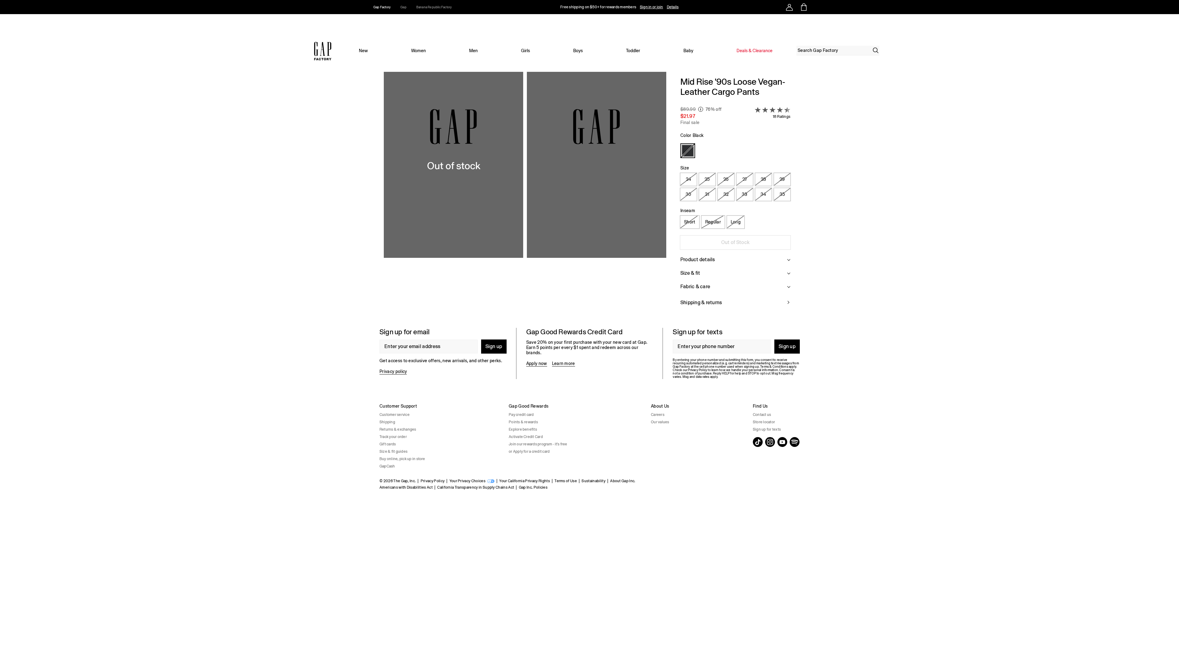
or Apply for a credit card (529, 451)
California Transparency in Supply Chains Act (475, 487)
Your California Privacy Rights (524, 481)
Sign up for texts (767, 429)
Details (673, 7)
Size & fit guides (393, 451)
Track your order (393, 437)
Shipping (387, 422)
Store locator (764, 422)
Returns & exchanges (397, 429)
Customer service (394, 415)
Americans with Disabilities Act (406, 487)
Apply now (536, 363)
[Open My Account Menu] (789, 7)
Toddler (633, 50)
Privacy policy (393, 371)
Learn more (563, 363)
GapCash (387, 466)
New (363, 50)
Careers (657, 415)
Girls (525, 50)
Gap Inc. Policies (533, 487)
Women (418, 50)
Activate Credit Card (526, 437)
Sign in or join (651, 7)
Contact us (762, 415)
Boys (578, 50)
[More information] (700, 109)
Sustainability (593, 481)
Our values (660, 422)
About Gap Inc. (622, 481)
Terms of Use (565, 481)
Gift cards (387, 444)
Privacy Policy (433, 481)
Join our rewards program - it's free (538, 444)
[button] (525, 195)
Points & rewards (523, 422)
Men (473, 50)
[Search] (875, 50)
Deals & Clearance (754, 50)
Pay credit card (521, 415)
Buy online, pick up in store (402, 459)
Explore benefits (523, 429)
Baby (688, 50)
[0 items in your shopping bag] (803, 7)
